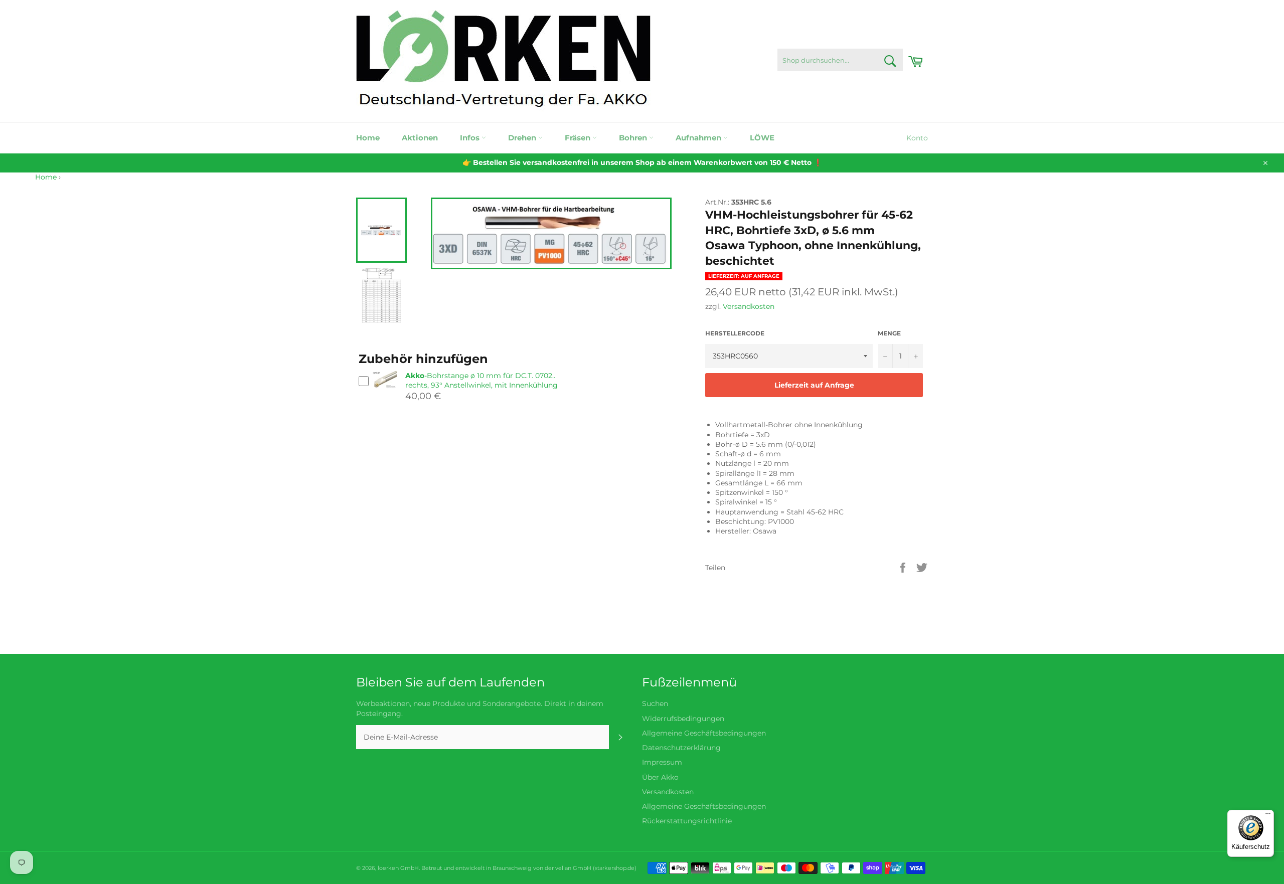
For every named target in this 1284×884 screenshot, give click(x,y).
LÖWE (762, 137)
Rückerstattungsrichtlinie (687, 820)
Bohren (634, 137)
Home (368, 137)
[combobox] (840, 60)
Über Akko (660, 777)
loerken (388, 867)
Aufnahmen (699, 137)
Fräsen (578, 137)
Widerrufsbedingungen (683, 718)
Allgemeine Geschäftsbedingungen (704, 733)
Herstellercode (734, 333)
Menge (889, 333)
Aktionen (420, 137)
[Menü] (1268, 816)
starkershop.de (614, 867)
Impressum (662, 762)
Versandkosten (748, 306)
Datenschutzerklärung (681, 747)
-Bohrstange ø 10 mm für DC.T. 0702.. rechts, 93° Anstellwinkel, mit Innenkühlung (481, 380)
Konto (917, 137)
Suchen (655, 703)
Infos (471, 137)
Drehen (523, 137)
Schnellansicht (384, 392)
